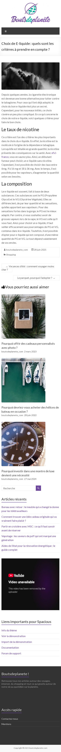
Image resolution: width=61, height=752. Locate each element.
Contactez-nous (9, 718)
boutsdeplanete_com (17, 249)
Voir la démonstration (13, 636)
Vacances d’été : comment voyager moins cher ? (27, 268)
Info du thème (9, 630)
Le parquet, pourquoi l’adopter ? (36, 277)
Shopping (11, 254)
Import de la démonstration (16, 641)
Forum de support (11, 653)
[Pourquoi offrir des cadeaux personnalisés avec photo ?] (23, 295)
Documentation (10, 647)
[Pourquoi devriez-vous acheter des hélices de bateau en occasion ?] (23, 359)
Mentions (6, 724)
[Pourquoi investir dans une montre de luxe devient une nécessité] (23, 423)
